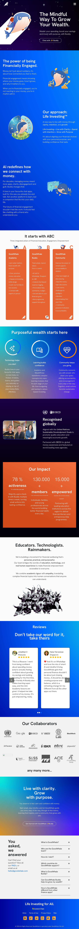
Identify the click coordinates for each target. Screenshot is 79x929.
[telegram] (36, 917)
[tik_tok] (31, 917)
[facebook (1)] (25, 917)
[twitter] (48, 917)
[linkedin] (54, 917)
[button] (38, 712)
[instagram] (42, 917)
